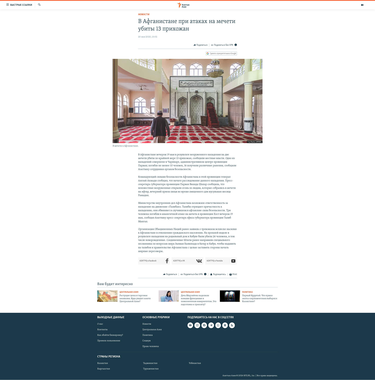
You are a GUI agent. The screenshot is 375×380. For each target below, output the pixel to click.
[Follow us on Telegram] (211, 325)
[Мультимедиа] (362, 5)
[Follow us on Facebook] (204, 325)
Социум (146, 341)
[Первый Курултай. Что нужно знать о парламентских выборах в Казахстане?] (230, 296)
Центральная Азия (129, 292)
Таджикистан (150, 363)
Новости (143, 14)
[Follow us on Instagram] (197, 325)
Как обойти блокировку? (110, 335)
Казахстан (102, 363)
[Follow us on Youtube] (190, 325)
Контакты (102, 330)
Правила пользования (108, 341)
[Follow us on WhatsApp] (218, 325)
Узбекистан (195, 363)
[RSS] (232, 325)
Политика (247, 292)
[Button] (201, 45)
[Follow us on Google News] (225, 325)
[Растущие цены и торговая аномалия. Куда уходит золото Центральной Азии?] (107, 296)
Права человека (150, 346)
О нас (100, 324)
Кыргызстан (103, 369)
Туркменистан (151, 369)
